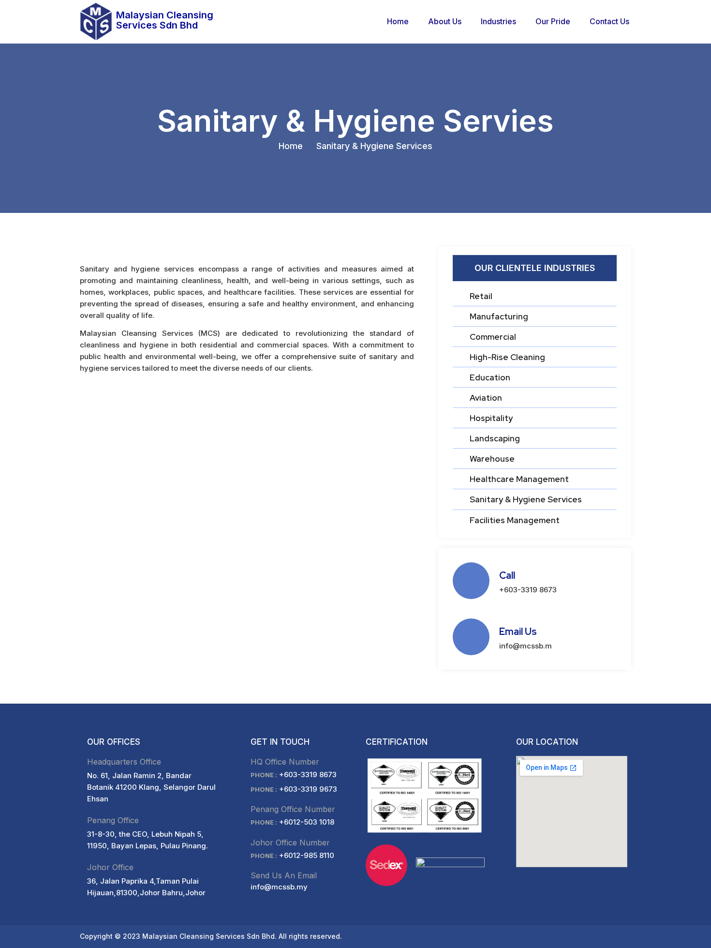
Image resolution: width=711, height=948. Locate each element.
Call (507, 575)
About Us (444, 21)
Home (398, 21)
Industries (498, 21)
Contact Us (609, 21)
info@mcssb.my (279, 886)
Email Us (518, 631)
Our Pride (552, 21)
